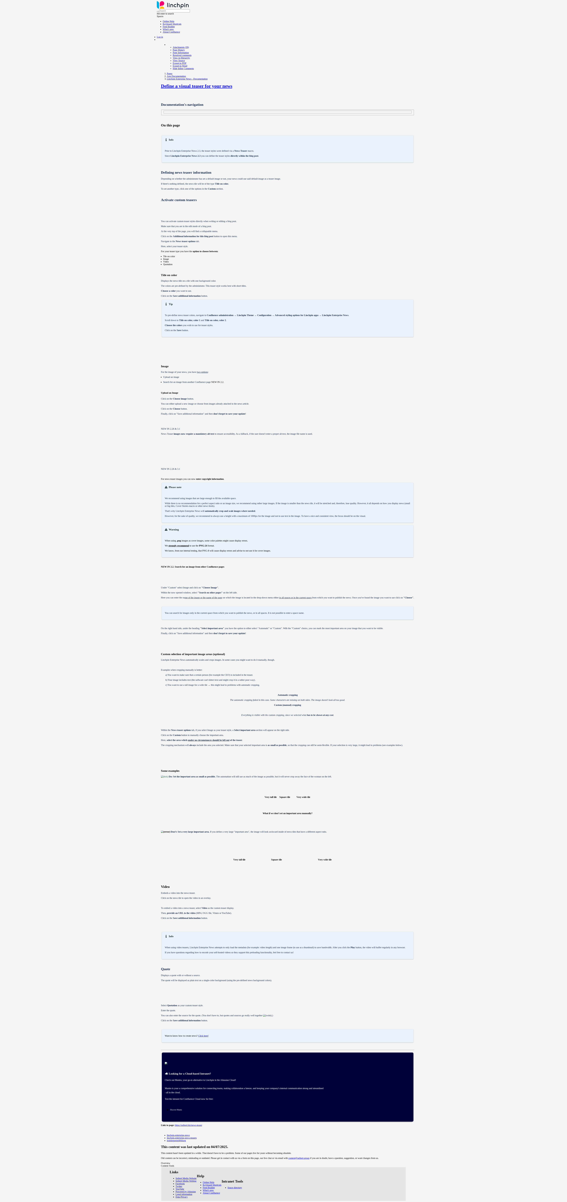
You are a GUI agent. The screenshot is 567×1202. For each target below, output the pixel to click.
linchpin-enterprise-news (178, 1135)
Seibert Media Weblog (186, 1181)
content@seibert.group (298, 1158)
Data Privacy (182, 1197)
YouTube (180, 1189)
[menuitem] (181, 47)
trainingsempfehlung (176, 1140)
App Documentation (176, 76)
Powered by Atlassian (186, 1191)
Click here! (203, 1036)
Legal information (184, 1194)
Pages (169, 73)
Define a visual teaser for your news (196, 86)
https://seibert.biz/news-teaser (188, 1125)
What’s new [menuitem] (168, 29)
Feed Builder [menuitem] (169, 26)
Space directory (235, 1187)
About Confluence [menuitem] (171, 32)
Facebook (180, 1183)
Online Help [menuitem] (168, 21)
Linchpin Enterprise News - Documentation (187, 79)
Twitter (179, 1186)
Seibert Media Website (186, 1178)
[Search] (158, 11)
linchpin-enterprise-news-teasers (182, 1138)
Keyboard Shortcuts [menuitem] (172, 24)
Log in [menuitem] (160, 37)
